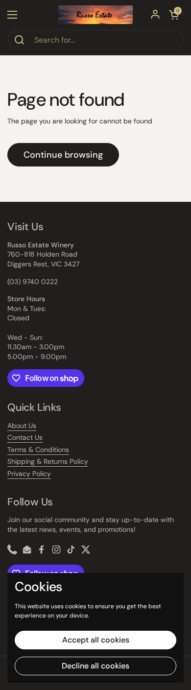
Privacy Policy (29, 473)
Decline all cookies (95, 666)
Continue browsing (63, 155)
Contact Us (25, 437)
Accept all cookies (95, 640)
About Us (21, 425)
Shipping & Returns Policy (47, 461)
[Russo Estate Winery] (95, 14)
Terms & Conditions (38, 449)
